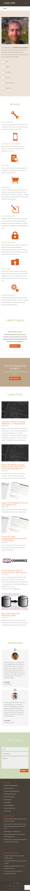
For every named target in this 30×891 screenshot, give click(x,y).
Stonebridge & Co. (8, 831)
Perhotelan (6, 866)
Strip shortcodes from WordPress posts (11, 614)
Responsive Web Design (9, 808)
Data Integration (8, 799)
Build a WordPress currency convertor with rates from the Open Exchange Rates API (14, 467)
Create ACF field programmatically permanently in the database (14, 538)
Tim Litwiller (7, 871)
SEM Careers (15, 335)
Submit (23, 770)
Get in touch (14, 378)
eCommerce (5, 187)
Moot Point (13, 886)
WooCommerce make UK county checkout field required (14, 571)
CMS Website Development (10, 794)
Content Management (8, 216)
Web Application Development (11, 144)
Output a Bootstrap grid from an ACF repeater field (15, 504)
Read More (14, 347)
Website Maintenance (8, 242)
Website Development (9, 788)
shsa (5, 860)
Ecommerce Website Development (11, 791)
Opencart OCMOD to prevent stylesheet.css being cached (13, 423)
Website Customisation (9, 295)
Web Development (7, 122)
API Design (5, 165)
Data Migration (6, 269)
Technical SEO (7, 811)
